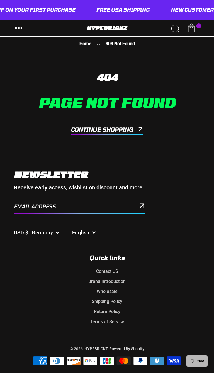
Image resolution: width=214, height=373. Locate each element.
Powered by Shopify (126, 348)
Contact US (107, 271)
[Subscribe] (142, 207)
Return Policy (107, 311)
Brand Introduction (107, 281)
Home (85, 43)
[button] (19, 28)
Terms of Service (107, 321)
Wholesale (107, 291)
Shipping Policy (107, 301)
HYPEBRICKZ (96, 348)
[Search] (175, 28)
